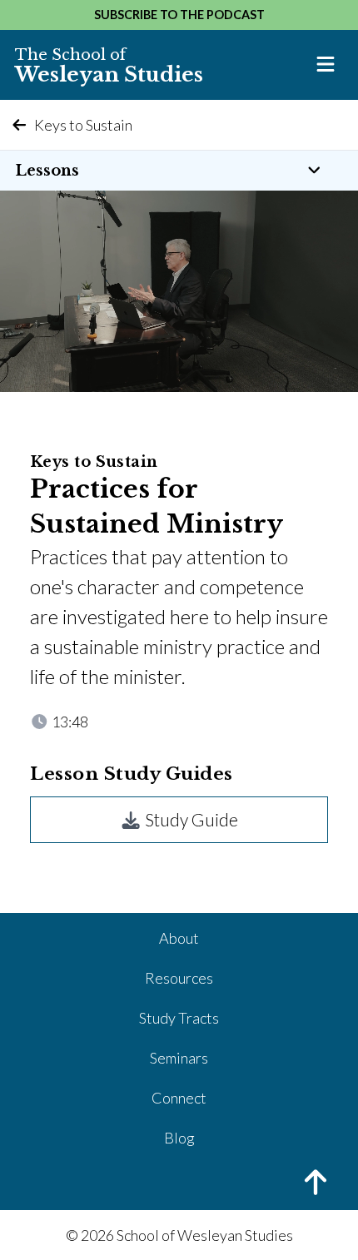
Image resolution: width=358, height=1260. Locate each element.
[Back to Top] (179, 1184)
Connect (179, 1098)
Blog (179, 1138)
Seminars (179, 1058)
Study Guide (190, 819)
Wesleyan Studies (109, 66)
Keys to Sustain (83, 125)
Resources (179, 978)
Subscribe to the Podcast (179, 14)
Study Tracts (179, 1018)
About (179, 938)
